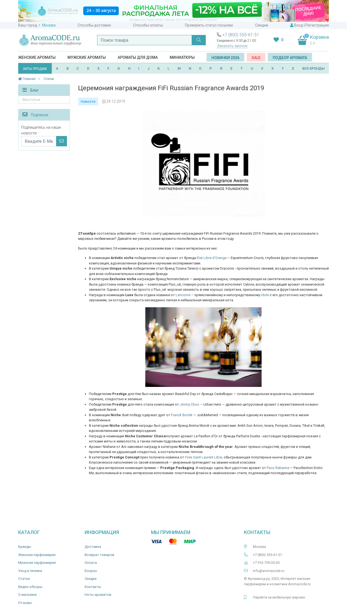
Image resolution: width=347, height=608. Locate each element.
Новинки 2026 (225, 58)
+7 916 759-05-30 (266, 563)
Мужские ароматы (87, 57)
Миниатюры (182, 57)
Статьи (24, 579)
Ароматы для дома (138, 57)
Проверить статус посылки (209, 25)
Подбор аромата (290, 58)
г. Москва (47, 25)
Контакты (93, 587)
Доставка (93, 547)
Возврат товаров (99, 555)
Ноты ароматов (98, 595)
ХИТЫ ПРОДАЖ (35, 69)
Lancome (183, 295)
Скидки (261, 25)
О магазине (27, 595)
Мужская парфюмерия (37, 563)
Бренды (24, 547)
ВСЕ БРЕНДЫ (313, 68)
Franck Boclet (181, 415)
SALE (256, 58)
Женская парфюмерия (37, 555)
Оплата (91, 563)
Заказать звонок (232, 46)
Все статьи (31, 100)
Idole (265, 295)
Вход (298, 25)
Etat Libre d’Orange (212, 258)
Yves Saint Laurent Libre (203, 457)
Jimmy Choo (189, 404)
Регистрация (317, 25)
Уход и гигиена (30, 571)
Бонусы (91, 571)
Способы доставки (94, 25)
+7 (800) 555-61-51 (240, 34)
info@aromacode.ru (268, 571)
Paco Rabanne (278, 468)
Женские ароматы (37, 57)
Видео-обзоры (30, 587)
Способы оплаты (148, 25)
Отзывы (25, 603)
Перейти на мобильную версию (279, 597)
